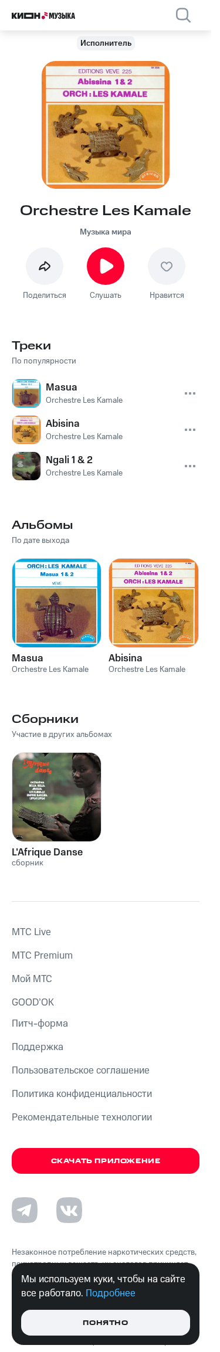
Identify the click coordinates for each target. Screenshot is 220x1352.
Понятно (105, 1323)
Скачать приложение (106, 1161)
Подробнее (111, 1293)
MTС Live (31, 932)
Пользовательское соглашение (81, 1071)
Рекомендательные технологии (82, 1117)
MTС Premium (42, 956)
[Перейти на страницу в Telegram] (25, 1210)
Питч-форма (40, 1024)
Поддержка (37, 1047)
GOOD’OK (33, 1003)
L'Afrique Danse (47, 852)
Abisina (126, 658)
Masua (27, 658)
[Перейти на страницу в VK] (69, 1210)
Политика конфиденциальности (82, 1094)
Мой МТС (32, 979)
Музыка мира (105, 232)
